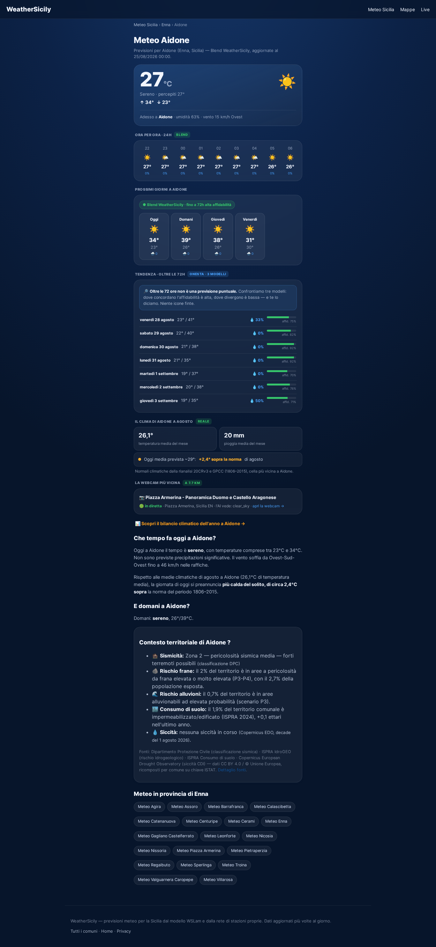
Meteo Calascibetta (272, 806)
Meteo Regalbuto (154, 865)
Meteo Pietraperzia (249, 850)
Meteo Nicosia (259, 835)
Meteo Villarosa (218, 879)
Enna (166, 24)
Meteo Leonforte (220, 835)
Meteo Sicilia (381, 9)
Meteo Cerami (241, 821)
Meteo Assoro (184, 806)
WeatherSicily (28, 9)
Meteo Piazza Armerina (199, 850)
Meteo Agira (149, 806)
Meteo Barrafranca (226, 806)
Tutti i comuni (84, 931)
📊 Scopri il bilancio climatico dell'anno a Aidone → (190, 523)
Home (107, 931)
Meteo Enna (276, 821)
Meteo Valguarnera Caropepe (165, 879)
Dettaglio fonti (232, 769)
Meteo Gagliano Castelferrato (166, 835)
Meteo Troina (234, 865)
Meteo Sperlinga (196, 865)
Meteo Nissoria (152, 850)
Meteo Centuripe (202, 821)
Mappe (407, 9)
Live (425, 9)
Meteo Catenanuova (157, 821)
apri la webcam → (268, 505)
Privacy (124, 931)
